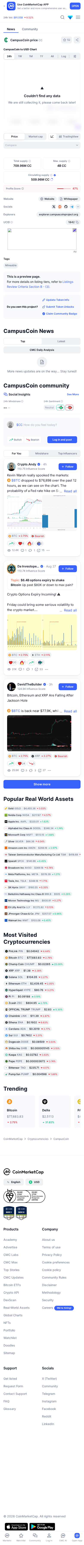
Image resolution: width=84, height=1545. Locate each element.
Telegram (48, 1393)
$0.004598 (33, 1074)
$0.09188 (24, 996)
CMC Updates (13, 1277)
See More (73, 394)
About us (48, 1239)
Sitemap (9, 1353)
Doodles (9, 1345)
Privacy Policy (52, 1255)
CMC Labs (11, 1255)
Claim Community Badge (61, 313)
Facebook (49, 1409)
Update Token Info (57, 299)
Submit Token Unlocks (60, 306)
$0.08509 (32, 1041)
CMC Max (10, 1262)
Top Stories (11, 1270)
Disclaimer (49, 1285)
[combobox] (42, 145)
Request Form (13, 1386)
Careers (47, 1307)
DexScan (9, 1300)
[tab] (52, 137)
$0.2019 (29, 1028)
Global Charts (13, 1315)
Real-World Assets (16, 1307)
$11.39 (29, 1015)
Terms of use (51, 1247)
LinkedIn (48, 1424)
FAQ (6, 1401)
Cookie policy (51, 1270)
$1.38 (25, 970)
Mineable (11, 265)
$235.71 (29, 1067)
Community (50, 1386)
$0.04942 (29, 951)
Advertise (10, 1247)
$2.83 (35, 1009)
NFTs (7, 1323)
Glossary (9, 1409)
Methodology (51, 1292)
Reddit (46, 1416)
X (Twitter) (49, 1378)
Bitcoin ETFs (12, 1285)
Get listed (10, 1378)
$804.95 (28, 1002)
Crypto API (11, 1292)
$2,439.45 (31, 983)
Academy (10, 1239)
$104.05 (28, 976)
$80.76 (31, 989)
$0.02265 (36, 963)
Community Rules (54, 1277)
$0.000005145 (34, 1048)
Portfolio (9, 1330)
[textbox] (46, 427)
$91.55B (18, 17)
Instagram (49, 1401)
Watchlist (10, 1338)
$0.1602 (28, 1022)
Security (48, 1300)
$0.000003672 (32, 1061)
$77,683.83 (30, 957)
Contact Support (15, 1393)
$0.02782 (29, 1054)
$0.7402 (25, 1035)
